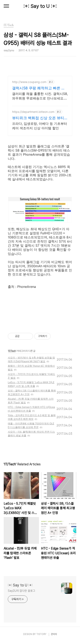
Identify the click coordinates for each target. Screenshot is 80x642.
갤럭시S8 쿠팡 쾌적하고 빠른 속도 (38, 88)
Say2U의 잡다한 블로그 (21, 590)
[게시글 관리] (28, 336)
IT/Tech (12, 350)
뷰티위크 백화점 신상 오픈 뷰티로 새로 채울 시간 (40, 118)
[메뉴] (6, 6)
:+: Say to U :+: (40, 6)
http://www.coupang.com (29, 82)
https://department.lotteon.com (33, 111)
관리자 (54, 634)
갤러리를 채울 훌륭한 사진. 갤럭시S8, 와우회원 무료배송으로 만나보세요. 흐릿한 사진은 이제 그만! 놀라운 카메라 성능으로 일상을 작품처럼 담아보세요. (40, 96)
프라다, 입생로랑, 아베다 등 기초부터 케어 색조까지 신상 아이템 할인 (39, 125)
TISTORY (41, 634)
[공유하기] (23, 336)
